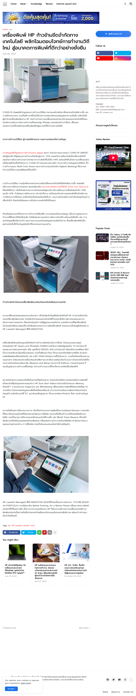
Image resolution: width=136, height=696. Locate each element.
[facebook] (104, 53)
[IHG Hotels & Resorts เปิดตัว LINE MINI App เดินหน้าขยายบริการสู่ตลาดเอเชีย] (102, 276)
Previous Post (10, 628)
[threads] (131, 679)
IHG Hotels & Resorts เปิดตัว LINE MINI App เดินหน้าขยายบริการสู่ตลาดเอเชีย (119, 276)
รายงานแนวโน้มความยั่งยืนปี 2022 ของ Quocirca (64, 186)
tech (33, 525)
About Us (115, 692)
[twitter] (122, 53)
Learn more (26, 683)
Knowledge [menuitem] (36, 3)
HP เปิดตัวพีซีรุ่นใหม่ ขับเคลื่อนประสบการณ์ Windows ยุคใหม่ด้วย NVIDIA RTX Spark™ (15, 569)
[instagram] (122, 58)
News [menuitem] (23, 3)
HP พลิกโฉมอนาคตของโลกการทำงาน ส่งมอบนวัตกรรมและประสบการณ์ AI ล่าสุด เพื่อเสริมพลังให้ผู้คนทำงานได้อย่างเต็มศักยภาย (46, 572)
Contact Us (128, 692)
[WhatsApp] (39, 532)
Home (5, 29)
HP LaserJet (17, 525)
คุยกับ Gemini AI (113, 34)
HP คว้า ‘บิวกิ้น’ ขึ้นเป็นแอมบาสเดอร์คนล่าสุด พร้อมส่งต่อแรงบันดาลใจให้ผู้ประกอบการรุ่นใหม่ (76, 569)
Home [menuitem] (14, 3)
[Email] (49, 532)
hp (11, 29)
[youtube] (104, 58)
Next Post (83, 628)
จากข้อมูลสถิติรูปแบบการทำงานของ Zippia (23, 152)
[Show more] (55, 532)
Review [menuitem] (49, 3)
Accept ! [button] (11, 688)
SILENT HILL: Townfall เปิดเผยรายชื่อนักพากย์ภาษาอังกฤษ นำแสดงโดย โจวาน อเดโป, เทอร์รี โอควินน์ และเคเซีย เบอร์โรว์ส (120, 258)
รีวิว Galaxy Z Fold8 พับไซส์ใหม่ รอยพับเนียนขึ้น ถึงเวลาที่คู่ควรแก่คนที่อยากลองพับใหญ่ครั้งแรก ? (120, 239)
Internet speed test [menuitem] (66, 3)
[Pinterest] (44, 532)
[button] (125, 3)
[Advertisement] (67, 605)
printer (26, 525)
